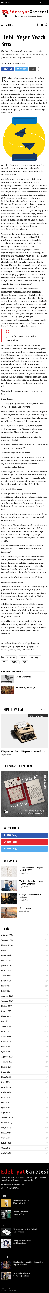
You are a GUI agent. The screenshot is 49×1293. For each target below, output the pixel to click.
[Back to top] (42, 1286)
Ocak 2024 (6, 1087)
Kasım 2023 (6, 1097)
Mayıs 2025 (6, 1011)
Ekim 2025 (5, 986)
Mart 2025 (5, 1021)
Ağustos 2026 (7, 935)
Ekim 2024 (5, 1046)
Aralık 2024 (6, 1036)
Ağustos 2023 (7, 1112)
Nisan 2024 (6, 1077)
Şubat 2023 (6, 1143)
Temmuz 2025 (7, 1001)
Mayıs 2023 (6, 1128)
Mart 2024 (5, 1082)
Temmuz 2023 (7, 1117)
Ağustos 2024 (7, 1057)
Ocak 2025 (5, 1031)
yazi (24, 662)
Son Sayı (15, 662)
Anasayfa (5, 2)
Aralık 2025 (6, 975)
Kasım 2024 (6, 1041)
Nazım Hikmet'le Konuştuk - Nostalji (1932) (31, 868)
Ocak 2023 (6, 1148)
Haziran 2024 (6, 1067)
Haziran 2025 (6, 1006)
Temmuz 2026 (7, 940)
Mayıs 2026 (6, 950)
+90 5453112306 (11, 1188)
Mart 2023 (5, 1138)
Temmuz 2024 (7, 1062)
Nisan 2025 (6, 1016)
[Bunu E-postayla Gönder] (32, 69)
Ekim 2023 (5, 1102)
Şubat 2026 (6, 965)
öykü (5, 662)
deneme (22, 657)
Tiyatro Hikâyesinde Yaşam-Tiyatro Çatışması (31, 882)
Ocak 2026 (6, 970)
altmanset (11, 657)
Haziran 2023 (6, 1122)
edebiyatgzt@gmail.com (14, 1184)
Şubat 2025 (6, 1026)
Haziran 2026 (7, 945)
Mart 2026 (6, 960)
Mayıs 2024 (6, 1072)
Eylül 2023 (5, 1107)
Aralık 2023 (6, 1092)
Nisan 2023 (6, 1133)
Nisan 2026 (6, 955)
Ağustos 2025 (7, 996)
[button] (5, 2)
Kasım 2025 (6, 981)
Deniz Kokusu (25, 908)
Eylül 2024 (5, 1052)
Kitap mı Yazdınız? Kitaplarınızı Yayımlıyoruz (24, 751)
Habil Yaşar (35, 657)
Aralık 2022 (6, 1153)
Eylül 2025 (5, 991)
